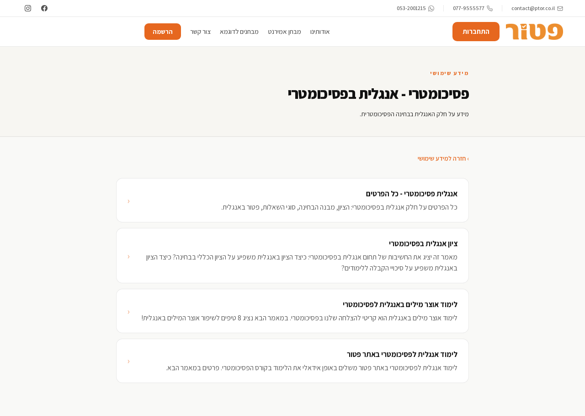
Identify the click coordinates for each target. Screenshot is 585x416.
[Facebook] (44, 8)
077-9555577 (468, 8)
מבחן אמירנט (284, 31)
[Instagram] (28, 8)
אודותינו (320, 31)
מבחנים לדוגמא (239, 31)
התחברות (476, 31)
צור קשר (200, 31)
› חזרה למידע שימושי (443, 158)
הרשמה (163, 31)
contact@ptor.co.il (533, 8)
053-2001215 (411, 8)
